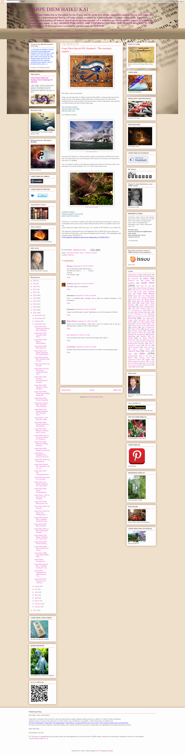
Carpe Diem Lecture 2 (63, 30)
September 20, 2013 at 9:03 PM (83, 283)
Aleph (149, 274)
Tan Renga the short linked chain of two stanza (102, 34)
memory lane (144, 358)
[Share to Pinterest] (99, 250)
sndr (98, 751)
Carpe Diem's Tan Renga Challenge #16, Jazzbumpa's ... (42, 352)
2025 (35, 280)
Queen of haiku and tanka (141, 333)
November (38, 318)
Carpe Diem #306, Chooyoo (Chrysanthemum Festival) (41, 379)
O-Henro (134, 327)
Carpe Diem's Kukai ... (99, 30)
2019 (35, 295)
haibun (147, 351)
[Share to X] (95, 250)
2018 (35, 298)
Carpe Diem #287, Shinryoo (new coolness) (40, 580)
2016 (35, 304)
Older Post (117, 390)
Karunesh (142, 320)
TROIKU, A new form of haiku (40, 34)
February (38, 604)
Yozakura (141, 343)
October (38, 321)
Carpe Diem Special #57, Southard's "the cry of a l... (42, 466)
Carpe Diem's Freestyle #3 (39, 560)
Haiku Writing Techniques (142, 312)
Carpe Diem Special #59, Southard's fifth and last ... (42, 359)
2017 (35, 301)
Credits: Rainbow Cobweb (91, 207)
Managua (70, 266)
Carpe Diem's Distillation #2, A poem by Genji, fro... (42, 455)
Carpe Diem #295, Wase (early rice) (40, 502)
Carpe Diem (147, 282)
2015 (35, 307)
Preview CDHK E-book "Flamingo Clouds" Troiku (69, 34)
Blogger (110, 751)
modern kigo (149, 359)
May (36, 595)
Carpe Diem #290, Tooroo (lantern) (40, 542)
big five (148, 345)
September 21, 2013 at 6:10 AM (87, 321)
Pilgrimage (150, 331)
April (36, 598)
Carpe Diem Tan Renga (141, 296)
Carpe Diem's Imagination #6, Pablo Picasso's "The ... (40, 573)
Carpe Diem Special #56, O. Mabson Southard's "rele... (41, 519)
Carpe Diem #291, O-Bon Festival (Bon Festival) (41, 530)
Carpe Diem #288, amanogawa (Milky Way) (41, 555)
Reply (68, 277)
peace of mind (147, 363)
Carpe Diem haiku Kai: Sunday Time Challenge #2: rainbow (42, 80)
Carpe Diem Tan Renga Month (143, 299)
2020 (35, 292)
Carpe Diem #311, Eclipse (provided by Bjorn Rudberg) (42, 328)
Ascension (134, 278)
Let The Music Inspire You (145, 324)
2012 (35, 610)
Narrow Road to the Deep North (143, 325)
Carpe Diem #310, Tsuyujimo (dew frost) (40, 335)
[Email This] (91, 250)
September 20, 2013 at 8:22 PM (83, 266)
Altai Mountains (133, 276)
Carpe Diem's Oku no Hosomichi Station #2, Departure (41, 437)
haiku (81, 253)
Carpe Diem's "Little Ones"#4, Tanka (41, 418)
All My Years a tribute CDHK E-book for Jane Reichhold (127, 30)
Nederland (71, 255)
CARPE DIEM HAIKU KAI (58, 9)
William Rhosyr (72, 321)
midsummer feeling (134, 359)
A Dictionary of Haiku (135, 274)
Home (33, 30)
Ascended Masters (148, 276)
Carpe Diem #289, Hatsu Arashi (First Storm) (41, 548)
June (37, 592)
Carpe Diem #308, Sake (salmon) (40, 347)
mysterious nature (139, 361)
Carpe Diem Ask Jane (143, 286)
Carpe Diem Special (73, 253)
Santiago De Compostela (136, 334)
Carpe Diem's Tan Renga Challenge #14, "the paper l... (41, 484)
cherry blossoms (149, 347)
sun (68, 335)
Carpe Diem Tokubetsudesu (145, 307)
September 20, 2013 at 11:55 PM (85, 309)
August (37, 586)
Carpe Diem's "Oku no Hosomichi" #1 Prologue (41, 497)
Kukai (138, 322)
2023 (35, 283)
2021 (35, 289)
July (36, 589)
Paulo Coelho (136, 329)
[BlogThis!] (93, 250)
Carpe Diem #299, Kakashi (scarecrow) (42, 449)
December (38, 315)
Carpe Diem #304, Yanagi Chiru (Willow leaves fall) (42, 393)
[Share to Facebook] (97, 250)
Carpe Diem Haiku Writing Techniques (141, 288)
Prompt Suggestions (75, 37)
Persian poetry (149, 329)
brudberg (70, 283)
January (38, 607)
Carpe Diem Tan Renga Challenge (141, 298)
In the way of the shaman (139, 316)
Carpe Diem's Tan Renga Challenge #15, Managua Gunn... (41, 412)
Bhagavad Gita (133, 280)
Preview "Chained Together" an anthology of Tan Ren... (48, 37)
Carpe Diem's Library (81, 30)
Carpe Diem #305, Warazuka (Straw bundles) (41, 387)
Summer (143, 336)
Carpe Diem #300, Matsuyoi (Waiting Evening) (41, 443)
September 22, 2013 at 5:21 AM (86, 347)
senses (138, 367)
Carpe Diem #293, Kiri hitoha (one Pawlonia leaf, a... (41, 513)
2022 (35, 286)
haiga (130, 354)
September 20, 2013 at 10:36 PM (85, 295)
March (37, 601)
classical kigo (133, 351)
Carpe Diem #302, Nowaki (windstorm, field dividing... (41, 424)
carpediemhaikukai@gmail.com (38, 738)
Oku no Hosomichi (148, 327)
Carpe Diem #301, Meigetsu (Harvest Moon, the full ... (41, 430)
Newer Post (66, 390)
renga (130, 367)
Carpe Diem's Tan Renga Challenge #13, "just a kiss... (41, 537)
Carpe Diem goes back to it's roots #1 (42, 478)
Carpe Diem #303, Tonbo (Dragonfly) (41, 399)
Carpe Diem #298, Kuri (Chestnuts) (42, 460)
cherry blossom (133, 347)
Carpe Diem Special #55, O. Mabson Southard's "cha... (41, 566)
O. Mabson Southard (90, 253)
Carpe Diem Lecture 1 (46, 30)
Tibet (140, 340)
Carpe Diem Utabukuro (139, 308)
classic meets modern (141, 349)
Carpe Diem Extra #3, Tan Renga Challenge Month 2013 (41, 371)
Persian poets (137, 331)
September (39, 324)
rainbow (148, 365)
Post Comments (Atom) (95, 397)
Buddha (147, 280)
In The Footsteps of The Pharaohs (141, 314)
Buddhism (131, 283)
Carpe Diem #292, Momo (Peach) (40, 525)
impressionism (133, 356)
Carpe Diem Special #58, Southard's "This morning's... (41, 404)
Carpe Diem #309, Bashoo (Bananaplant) (40, 341)
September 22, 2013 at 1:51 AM (80, 335)
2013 (35, 313)
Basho (145, 278)
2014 (35, 310)
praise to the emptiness (135, 365)
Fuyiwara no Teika (139, 310)
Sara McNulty (71, 347)
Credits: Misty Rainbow (91, 151)
